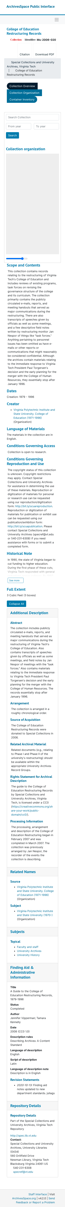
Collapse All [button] (16, 603)
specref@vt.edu (23, 1171)
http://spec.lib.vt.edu (23, 1135)
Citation (25, 54)
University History (28, 955)
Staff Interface (37, 1194)
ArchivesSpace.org (24, 1198)
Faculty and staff (27, 947)
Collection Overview (22, 86)
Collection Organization (24, 92)
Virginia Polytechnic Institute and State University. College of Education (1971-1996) (34, 413)
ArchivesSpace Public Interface (30, 6)
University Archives (29, 951)
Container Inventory (22, 99)
